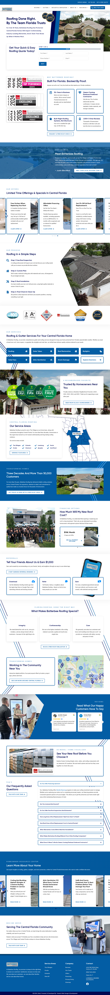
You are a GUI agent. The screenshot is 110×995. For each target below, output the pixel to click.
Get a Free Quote (102, 2)
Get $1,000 (91, 2)
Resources (83, 7)
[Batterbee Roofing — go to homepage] (7, 9)
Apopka (40, 448)
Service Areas (82, 2)
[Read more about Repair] (67, 351)
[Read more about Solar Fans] (17, 359)
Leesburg (41, 445)
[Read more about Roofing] (17, 351)
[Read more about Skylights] (92, 351)
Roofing (37, 7)
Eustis (52, 445)
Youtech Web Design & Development (67, 993)
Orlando (28, 445)
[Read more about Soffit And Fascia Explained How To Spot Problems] (55, 891)
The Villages (17, 445)
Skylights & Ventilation (59, 7)
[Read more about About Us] (92, 360)
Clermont (28, 448)
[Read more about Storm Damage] (67, 359)
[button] (7, 216)
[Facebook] (87, 984)
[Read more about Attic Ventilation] (42, 359)
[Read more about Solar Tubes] (42, 351)
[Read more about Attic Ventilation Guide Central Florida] (22, 891)
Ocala (15, 448)
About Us (73, 7)
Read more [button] (56, 729)
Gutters (45, 7)
